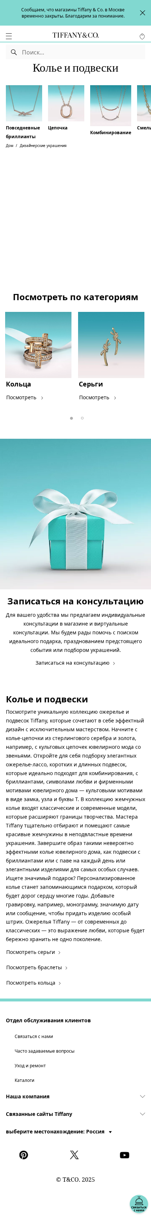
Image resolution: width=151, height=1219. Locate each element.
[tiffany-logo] (75, 36)
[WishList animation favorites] (142, 36)
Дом (9, 145)
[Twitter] (75, 1155)
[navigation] (9, 36)
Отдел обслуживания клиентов (48, 1020)
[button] (9, 36)
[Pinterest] (25, 1155)
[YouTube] (126, 1155)
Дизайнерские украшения (43, 145)
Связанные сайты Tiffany (39, 1113)
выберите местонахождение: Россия (56, 1131)
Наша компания (27, 1096)
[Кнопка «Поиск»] (14, 52)
